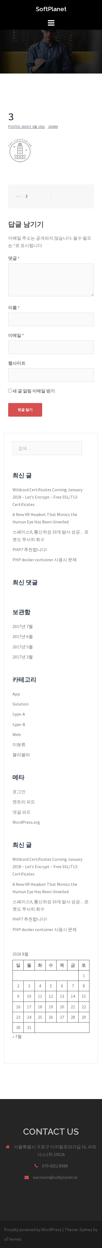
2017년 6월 (23, 636)
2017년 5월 (23, 646)
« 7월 (17, 1036)
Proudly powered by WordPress (32, 1229)
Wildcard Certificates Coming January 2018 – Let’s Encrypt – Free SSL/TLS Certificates (47, 497)
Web (17, 734)
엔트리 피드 (24, 801)
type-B (19, 724)
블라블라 (21, 754)
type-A (19, 714)
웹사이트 (17, 363)
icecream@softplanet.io (55, 1177)
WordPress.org (26, 822)
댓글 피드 (22, 812)
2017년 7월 (23, 626)
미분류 (19, 744)
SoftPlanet (51, 9)
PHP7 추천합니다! (30, 549)
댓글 (14, 258)
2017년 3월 (23, 657)
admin (53, 126)
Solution (21, 704)
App (16, 694)
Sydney (85, 1229)
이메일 (16, 335)
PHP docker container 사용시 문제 (45, 559)
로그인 (19, 791)
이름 (14, 307)
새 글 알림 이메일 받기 (34, 390)
